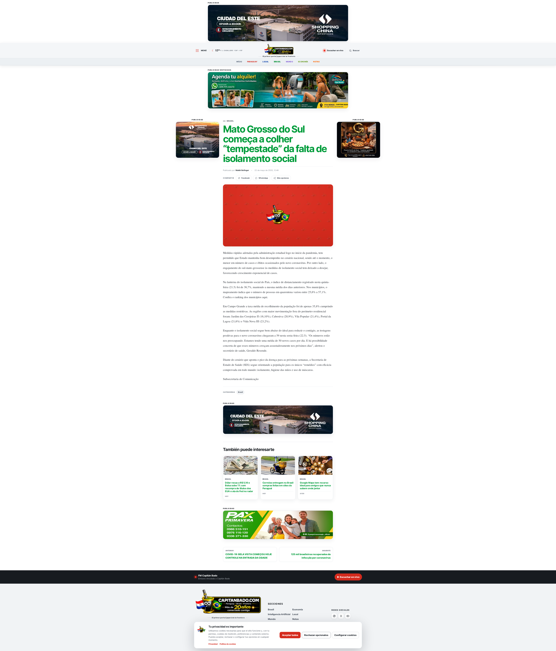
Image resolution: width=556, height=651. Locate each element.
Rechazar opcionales (316, 635)
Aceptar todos (290, 635)
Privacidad (213, 644)
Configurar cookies (345, 635)
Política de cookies (228, 644)
